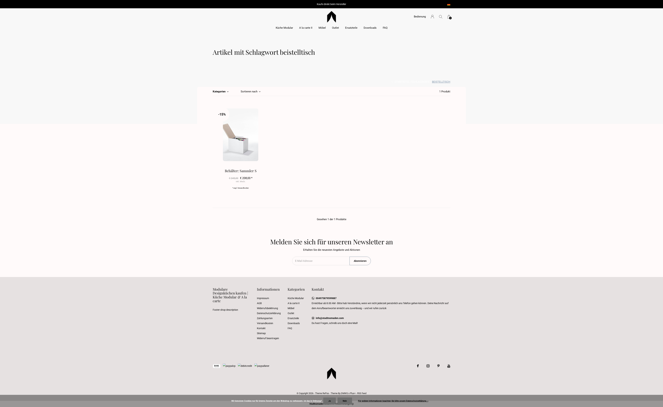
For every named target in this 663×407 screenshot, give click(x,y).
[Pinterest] (438, 365)
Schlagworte (420, 81)
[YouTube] (448, 365)
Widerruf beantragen (268, 338)
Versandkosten (243, 188)
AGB (259, 303)
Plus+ (352, 393)
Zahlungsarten (265, 318)
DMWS (344, 393)
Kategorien (219, 91)
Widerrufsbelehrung (267, 308)
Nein (345, 401)
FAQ (385, 27)
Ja (329, 401)
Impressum (263, 298)
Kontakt (261, 328)
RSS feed (361, 393)
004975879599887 (326, 298)
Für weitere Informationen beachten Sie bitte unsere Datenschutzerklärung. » (393, 401)
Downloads (370, 27)
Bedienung (420, 16)
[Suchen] (440, 16)
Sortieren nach (249, 91)
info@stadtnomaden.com (330, 318)
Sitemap (261, 333)
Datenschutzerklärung (269, 313)
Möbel (322, 27)
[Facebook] (418, 365)
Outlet (335, 27)
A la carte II (305, 27)
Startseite (402, 81)
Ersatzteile (351, 27)
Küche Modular (284, 27)
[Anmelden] (432, 16)
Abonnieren (360, 261)
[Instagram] (428, 365)
